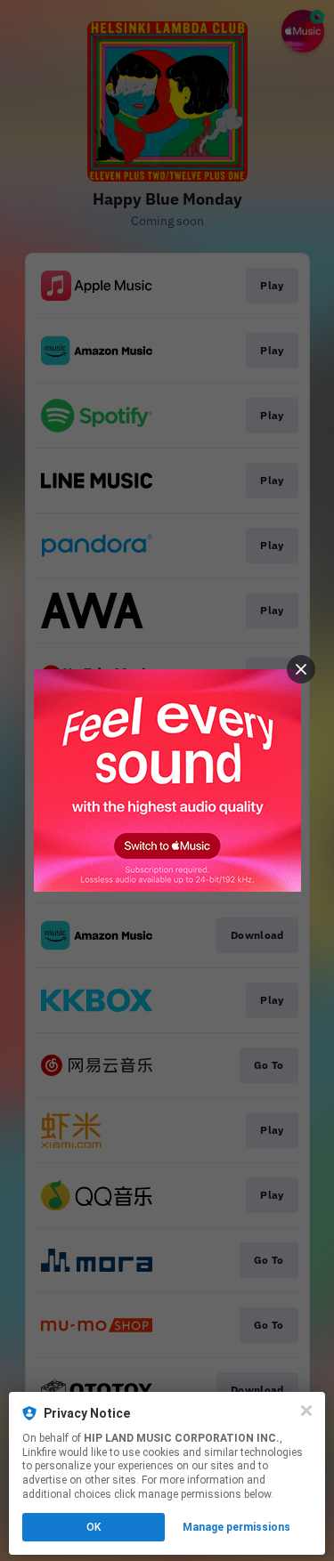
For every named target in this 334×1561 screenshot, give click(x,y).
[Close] (306, 1410)
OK (93, 1527)
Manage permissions (236, 1527)
